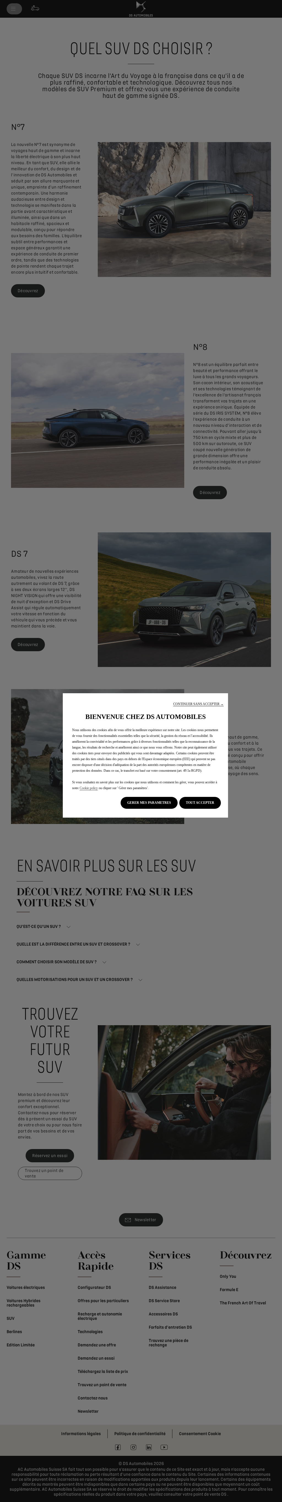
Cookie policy (89, 788)
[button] (198, 704)
